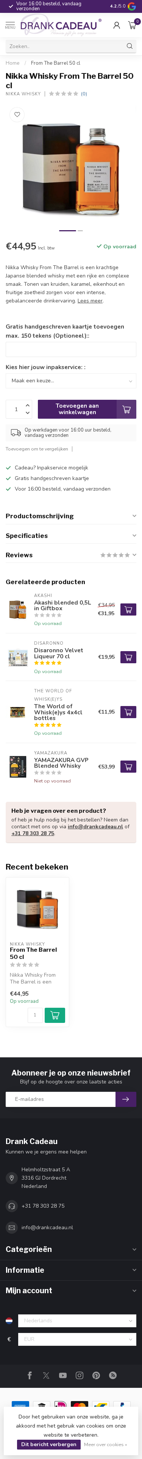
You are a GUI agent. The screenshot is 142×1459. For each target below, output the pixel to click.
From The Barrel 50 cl (55, 63)
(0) (84, 93)
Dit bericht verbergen (48, 1444)
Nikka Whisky (23, 94)
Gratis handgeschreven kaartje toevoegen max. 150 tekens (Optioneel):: (65, 331)
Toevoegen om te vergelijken (37, 449)
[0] (132, 25)
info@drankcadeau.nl (95, 826)
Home (13, 63)
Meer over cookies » (105, 1444)
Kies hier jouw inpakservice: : (46, 367)
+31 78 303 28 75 (32, 833)
